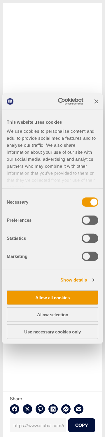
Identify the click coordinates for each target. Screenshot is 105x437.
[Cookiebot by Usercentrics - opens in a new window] (61, 101)
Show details (73, 279)
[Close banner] (96, 101)
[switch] (90, 220)
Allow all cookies (52, 297)
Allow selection (52, 314)
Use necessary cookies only (52, 331)
